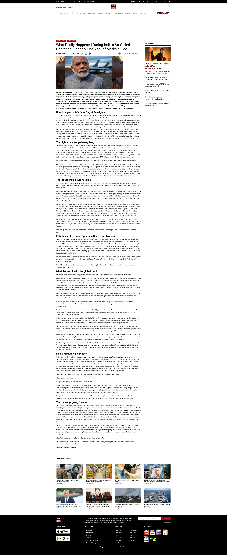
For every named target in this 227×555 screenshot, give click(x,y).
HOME (59, 13)
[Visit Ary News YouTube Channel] (156, 1)
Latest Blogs (71, 41)
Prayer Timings (60, 1)
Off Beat (132, 538)
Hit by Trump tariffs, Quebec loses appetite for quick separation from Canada (157, 481)
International (61, 41)
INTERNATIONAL (79, 13)
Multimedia (133, 530)
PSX (69, 1)
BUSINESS (91, 13)
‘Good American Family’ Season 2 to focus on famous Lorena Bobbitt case (157, 80)
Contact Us (89, 533)
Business (118, 535)
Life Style (118, 540)
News (150, 43)
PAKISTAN (67, 13)
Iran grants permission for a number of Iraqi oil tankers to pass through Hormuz (98, 505)
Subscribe (166, 519)
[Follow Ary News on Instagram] (152, 1)
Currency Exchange (89, 1)
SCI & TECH (119, 13)
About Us (89, 535)
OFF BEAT (144, 13)
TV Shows (133, 533)
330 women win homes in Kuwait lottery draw (127, 481)
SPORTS (100, 13)
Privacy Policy (167, 522)
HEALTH (135, 13)
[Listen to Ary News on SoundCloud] (169, 1)
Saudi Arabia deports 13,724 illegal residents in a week (67, 481)
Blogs (132, 540)
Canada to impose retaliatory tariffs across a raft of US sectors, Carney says (68, 505)
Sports (132, 535)
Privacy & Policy (91, 543)
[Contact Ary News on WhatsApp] (143, 1)
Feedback (89, 530)
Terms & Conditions (92, 540)
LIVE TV (164, 13)
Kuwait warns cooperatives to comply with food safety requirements (155, 99)
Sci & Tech (119, 538)
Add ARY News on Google (133, 53)
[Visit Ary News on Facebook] (139, 1)
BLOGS (127, 13)
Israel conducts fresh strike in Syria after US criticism (127, 505)
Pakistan (118, 530)
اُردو (159, 13)
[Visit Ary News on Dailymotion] (160, 1)
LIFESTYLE (109, 13)
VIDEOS (133, 1)
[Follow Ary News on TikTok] (165, 1)
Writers (88, 538)
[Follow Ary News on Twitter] (148, 1)
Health (118, 543)
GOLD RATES (76, 1)
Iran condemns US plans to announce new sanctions (157, 505)
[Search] (169, 13)
